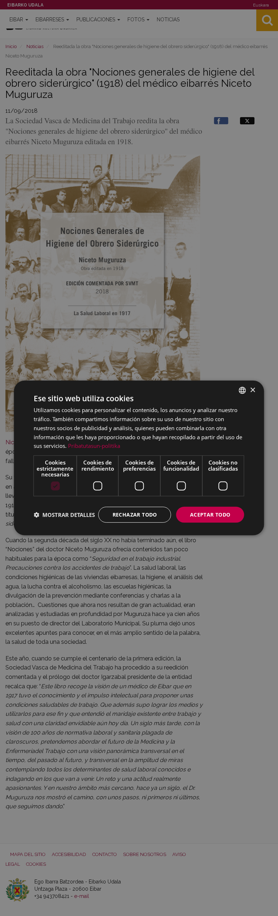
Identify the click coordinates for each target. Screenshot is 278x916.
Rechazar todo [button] (135, 514)
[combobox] (242, 390)
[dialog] (139, 458)
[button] (64, 515)
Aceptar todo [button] (210, 514)
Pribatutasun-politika (94, 445)
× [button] (252, 390)
